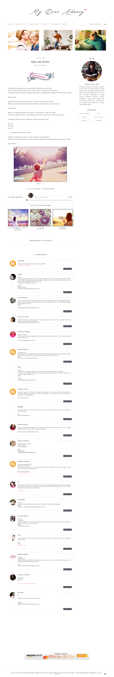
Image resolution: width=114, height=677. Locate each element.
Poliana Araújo (23, 516)
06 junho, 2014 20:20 (65, 406)
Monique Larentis (24, 331)
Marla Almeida (23, 554)
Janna (20, 274)
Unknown (21, 260)
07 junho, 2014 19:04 (65, 499)
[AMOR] (23, 40)
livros (84, 116)
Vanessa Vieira (23, 389)
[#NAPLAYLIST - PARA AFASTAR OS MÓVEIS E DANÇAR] (57, 40)
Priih (19, 367)
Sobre (64, 24)
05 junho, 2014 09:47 (65, 260)
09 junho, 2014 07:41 (65, 592)
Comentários (41, 65)
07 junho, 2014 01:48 (65, 424)
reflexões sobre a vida (65, 200)
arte (98, 113)
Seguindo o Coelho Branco (24, 265)
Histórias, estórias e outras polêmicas (27, 583)
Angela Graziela (23, 440)
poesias (54, 200)
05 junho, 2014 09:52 (65, 273)
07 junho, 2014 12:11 (65, 440)
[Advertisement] (90, 153)
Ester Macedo (23, 297)
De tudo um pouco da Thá (24, 472)
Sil (19, 482)
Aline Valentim (23, 349)
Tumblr (42, 183)
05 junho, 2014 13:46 (65, 316)
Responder (67, 268)
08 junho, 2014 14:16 (65, 553)
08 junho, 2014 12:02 (65, 534)
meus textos (47, 200)
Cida (19, 535)
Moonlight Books (22, 545)
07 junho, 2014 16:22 (65, 481)
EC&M (19, 605)
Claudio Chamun (23, 574)
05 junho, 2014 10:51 (65, 297)
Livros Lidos (33, 24)
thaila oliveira (23, 316)
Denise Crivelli (23, 424)
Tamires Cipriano (24, 461)
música (84, 120)
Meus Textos (20, 24)
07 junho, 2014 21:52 (65, 515)
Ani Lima (20, 592)
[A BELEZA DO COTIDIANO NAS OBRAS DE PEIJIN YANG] (90, 40)
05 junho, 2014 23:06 (65, 349)
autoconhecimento (35, 200)
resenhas (99, 120)
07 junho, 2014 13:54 (65, 461)
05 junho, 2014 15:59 (65, 331)
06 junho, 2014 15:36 (65, 366)
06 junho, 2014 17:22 (65, 388)
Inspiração (54, 24)
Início (10, 24)
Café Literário (84, 113)
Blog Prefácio (21, 490)
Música (44, 24)
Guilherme (21, 499)
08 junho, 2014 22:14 (65, 574)
